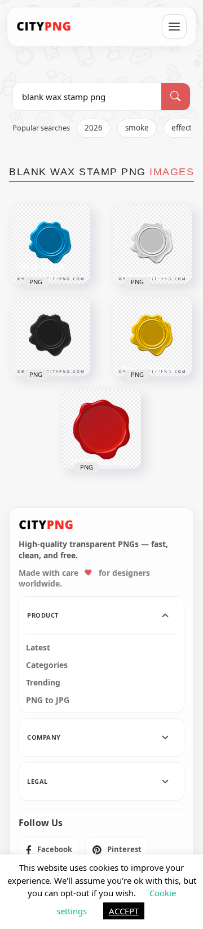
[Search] (175, 96)
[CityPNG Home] (44, 26)
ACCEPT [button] (124, 911)
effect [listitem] (181, 128)
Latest (38, 648)
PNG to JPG (47, 700)
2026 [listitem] (94, 128)
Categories (47, 665)
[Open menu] (174, 26)
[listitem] (49, 849)
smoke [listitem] (137, 128)
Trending (43, 683)
